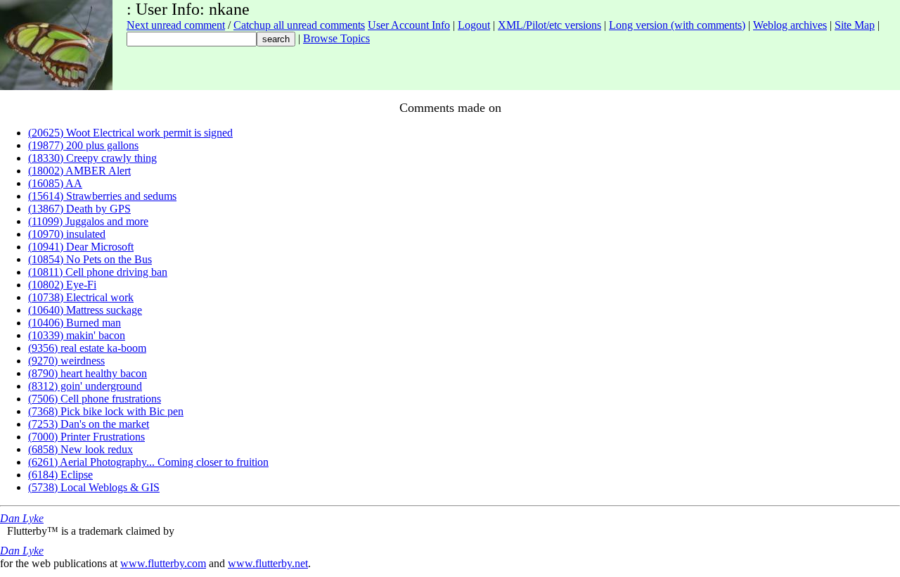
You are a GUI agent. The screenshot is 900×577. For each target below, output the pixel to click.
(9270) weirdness (66, 361)
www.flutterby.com (163, 563)
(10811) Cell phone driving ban (97, 272)
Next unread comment (176, 25)
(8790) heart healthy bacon (87, 373)
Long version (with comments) (677, 25)
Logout (474, 25)
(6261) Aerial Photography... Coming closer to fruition (148, 462)
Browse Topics (336, 38)
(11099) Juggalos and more (88, 221)
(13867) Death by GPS (79, 209)
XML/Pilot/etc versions (549, 25)
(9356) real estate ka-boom (87, 348)
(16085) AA (55, 183)
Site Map (855, 25)
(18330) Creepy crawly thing (92, 158)
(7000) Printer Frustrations (86, 437)
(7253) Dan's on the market (88, 424)
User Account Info (409, 25)
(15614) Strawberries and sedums (102, 196)
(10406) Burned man (74, 323)
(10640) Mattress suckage (85, 310)
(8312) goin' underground (85, 386)
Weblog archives (790, 25)
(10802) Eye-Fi (62, 285)
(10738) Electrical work (81, 297)
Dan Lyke (22, 518)
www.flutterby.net (268, 563)
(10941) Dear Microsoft (81, 247)
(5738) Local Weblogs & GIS (94, 487)
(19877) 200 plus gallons (83, 145)
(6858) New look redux (80, 449)
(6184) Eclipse (60, 475)
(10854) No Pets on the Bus (90, 259)
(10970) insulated (66, 234)
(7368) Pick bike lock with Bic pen (106, 411)
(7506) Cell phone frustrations (94, 399)
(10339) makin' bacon (76, 335)
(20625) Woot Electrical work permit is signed (130, 133)
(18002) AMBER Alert (79, 171)
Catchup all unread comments (299, 25)
